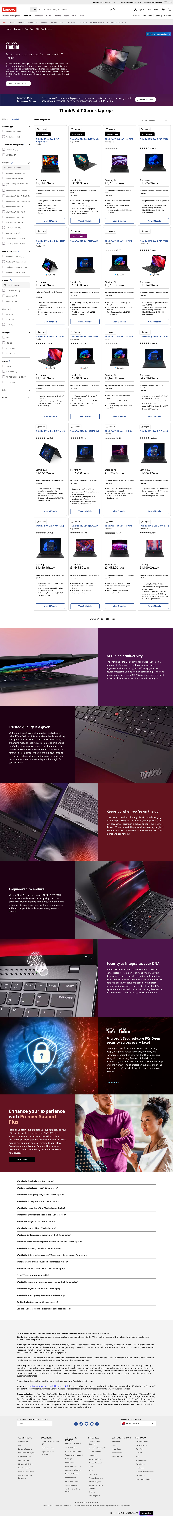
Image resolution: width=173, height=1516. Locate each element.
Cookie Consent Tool (55, 1506)
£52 (90, 293)
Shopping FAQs (117, 1456)
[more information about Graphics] (10, 280)
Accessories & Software (73, 1470)
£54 (159, 293)
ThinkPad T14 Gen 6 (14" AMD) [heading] (119, 525)
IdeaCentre (140, 1468)
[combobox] (33, 9)
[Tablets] (57, 22)
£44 (55, 480)
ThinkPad (29, 29)
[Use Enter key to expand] (159, 10)
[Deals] (7, 22)
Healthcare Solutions (49, 1448)
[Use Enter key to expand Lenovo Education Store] (140, 2)
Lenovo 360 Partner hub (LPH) (50, 1442)
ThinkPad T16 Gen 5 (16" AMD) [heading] (154, 139)
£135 (37, 294)
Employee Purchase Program (96, 1486)
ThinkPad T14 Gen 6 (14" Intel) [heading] (119, 431)
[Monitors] (49, 22)
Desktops (68, 1459)
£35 (159, 575)
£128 (159, 386)
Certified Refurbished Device (72, 1490)
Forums (91, 1467)
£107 (106, 192)
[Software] (88, 22)
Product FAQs (117, 1453)
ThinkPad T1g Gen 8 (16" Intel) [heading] (154, 336)
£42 (55, 575)
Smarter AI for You (71, 1447)
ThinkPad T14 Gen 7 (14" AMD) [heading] (84, 241)
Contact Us (116, 1441)
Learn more (22, 1159)
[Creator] (172, 15)
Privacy (45, 1506)
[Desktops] (26, 22)
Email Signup (93, 1455)
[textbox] (138, 1423)
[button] (165, 2)
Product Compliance (96, 1478)
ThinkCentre (140, 1464)
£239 (72, 192)
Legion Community (95, 1451)
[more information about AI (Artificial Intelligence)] (24, 145)
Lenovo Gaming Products (74, 1451)
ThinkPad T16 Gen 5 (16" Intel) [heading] (50, 336)
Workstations (70, 1462)
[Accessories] (78, 22)
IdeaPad (139, 1453)
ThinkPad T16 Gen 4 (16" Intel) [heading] (50, 525)
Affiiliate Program (95, 1482)
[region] (86, 100)
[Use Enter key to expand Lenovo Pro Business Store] (116, 2)
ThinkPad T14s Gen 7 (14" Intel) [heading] (119, 336)
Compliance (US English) (26, 1453)
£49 (90, 575)
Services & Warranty (72, 1474)
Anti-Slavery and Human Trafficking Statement (115, 1506)
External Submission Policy (90, 1506)
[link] (170, 2)
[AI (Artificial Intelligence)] (127, 22)
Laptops (17, 29)
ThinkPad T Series (142, 1441)
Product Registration (96, 1463)
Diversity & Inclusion (25, 1464)
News (20, 1445)
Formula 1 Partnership (26, 1472)
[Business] (141, 15)
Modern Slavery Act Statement (25, 1476)
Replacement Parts (71, 1481)
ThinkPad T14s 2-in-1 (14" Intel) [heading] (50, 431)
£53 (125, 293)
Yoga (137, 1456)
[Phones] (66, 22)
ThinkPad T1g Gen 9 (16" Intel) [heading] (84, 139)
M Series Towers (141, 1460)
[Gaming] (162, 15)
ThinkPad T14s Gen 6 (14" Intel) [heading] (84, 431)
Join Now (39, 194)
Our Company (23, 1441)
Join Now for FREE (145, 99)
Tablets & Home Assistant (74, 1455)
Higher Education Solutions (48, 1452)
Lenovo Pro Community (97, 1448)
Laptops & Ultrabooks (73, 1444)
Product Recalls (70, 1478)
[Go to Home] (9, 9)
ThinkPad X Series (142, 1445)
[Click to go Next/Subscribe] (48, 1423)
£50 (55, 386)
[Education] (152, 15)
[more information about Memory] (10, 309)
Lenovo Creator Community (94, 1442)
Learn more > (113, 1082)
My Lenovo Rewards (96, 1459)
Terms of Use (68, 1506)
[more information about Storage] (10, 333)
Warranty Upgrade (71, 1485)
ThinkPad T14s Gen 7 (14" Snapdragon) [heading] (47, 140)
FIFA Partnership (24, 1468)
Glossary (92, 1492)
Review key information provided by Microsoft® (47, 1386)
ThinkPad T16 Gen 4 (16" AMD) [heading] (84, 525)
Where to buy (93, 1474)
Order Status (116, 1449)
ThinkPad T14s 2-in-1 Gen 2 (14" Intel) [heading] (50, 242)
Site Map (77, 1506)
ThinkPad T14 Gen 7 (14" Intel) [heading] (84, 336)
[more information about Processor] (11, 163)
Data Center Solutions (73, 1466)
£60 (55, 191)
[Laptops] (16, 22)
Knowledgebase (94, 1496)
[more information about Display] (9, 361)
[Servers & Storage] (105, 22)
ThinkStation (140, 1475)
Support (115, 1445)
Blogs (91, 1470)
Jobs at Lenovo (23, 1460)
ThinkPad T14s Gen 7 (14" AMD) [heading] (119, 139)
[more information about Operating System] (18, 252)
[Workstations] (39, 22)
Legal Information (24, 1456)
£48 (159, 191)
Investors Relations (25, 1449)
